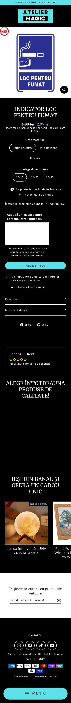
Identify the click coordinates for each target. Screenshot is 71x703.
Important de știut (17, 310)
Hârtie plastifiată (23, 147)
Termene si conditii (29, 654)
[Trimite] (58, 600)
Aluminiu (35, 158)
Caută (11, 654)
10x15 (19, 177)
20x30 (50, 177)
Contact (30, 659)
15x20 (34, 177)
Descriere (11, 299)
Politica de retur (53, 654)
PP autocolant (48, 147)
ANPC (41, 659)
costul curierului (39, 127)
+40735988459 (54, 203)
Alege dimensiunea (35, 169)
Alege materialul (35, 139)
